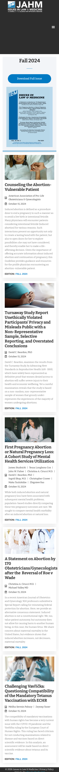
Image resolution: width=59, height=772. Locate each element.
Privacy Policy (46, 769)
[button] (53, 27)
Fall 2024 (21, 274)
